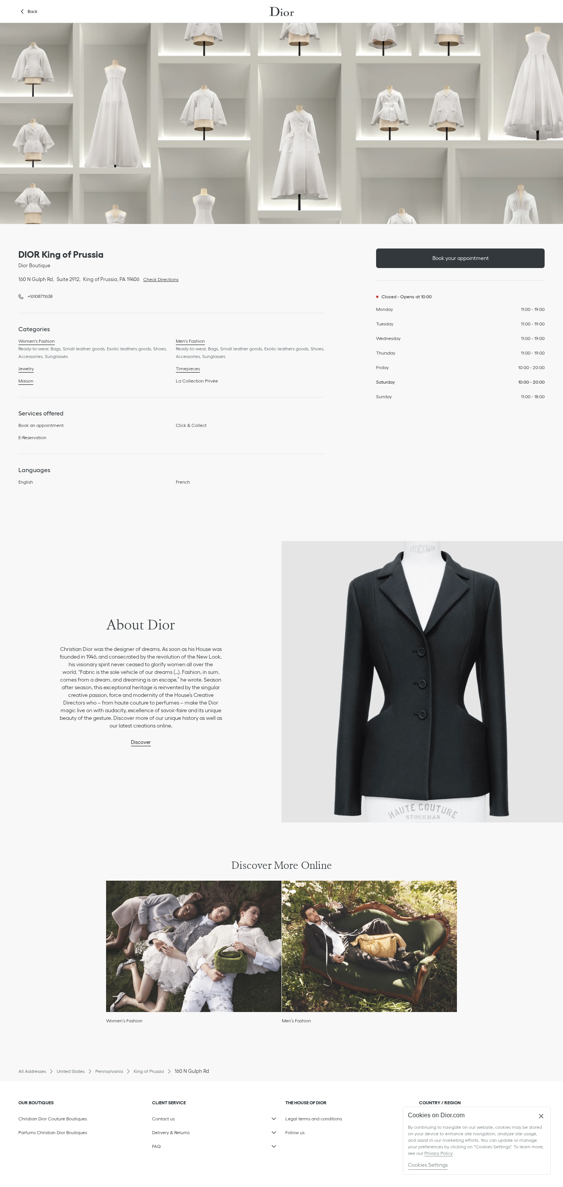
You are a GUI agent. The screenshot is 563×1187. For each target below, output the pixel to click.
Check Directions (158, 279)
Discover (141, 742)
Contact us (188, 1117)
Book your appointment (460, 258)
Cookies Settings (428, 1165)
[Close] (541, 1116)
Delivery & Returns (188, 1131)
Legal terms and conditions (321, 1117)
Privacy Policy (438, 1153)
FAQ (188, 1145)
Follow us (321, 1131)
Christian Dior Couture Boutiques (52, 1118)
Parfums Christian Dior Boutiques (52, 1132)
